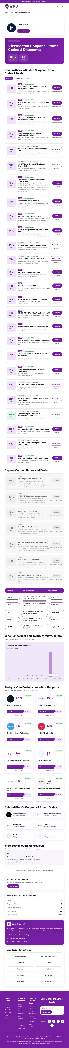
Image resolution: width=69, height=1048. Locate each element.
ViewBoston (22, 24)
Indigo (48, 969)
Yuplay (7, 1018)
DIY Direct (7, 1007)
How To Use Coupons (37, 1036)
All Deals (8, 78)
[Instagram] (53, 1021)
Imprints (43, 1038)
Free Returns (21, 1028)
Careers (37, 1038)
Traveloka (48, 981)
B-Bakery (48, 975)
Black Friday (32, 1018)
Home (6, 12)
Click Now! (44, 1)
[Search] (57, 6)
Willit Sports (8, 1012)
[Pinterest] (62, 1021)
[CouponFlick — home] (11, 6)
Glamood (7, 1009)
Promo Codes (19, 78)
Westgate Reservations (49, 956)
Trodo (6, 1015)
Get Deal (57, 87)
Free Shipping (21, 1013)
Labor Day (31, 1016)
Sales (28, 78)
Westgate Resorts (20, 956)
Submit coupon (13, 886)
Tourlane (20, 969)
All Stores (47, 1036)
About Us (9, 1036)
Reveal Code (56, 149)
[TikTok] (58, 1021)
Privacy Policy (25, 1036)
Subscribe (46, 1012)
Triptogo (48, 963)
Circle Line (20, 975)
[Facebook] (49, 1021)
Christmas (31, 1021)
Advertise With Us (56, 1036)
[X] (52, 1025)
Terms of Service (28, 1038)
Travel (11, 12)
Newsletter (21, 1025)
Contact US (17, 1036)
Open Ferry (20, 981)
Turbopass (20, 963)
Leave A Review (23, 31)
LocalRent (7, 1004)
